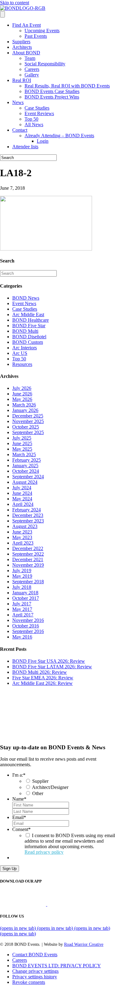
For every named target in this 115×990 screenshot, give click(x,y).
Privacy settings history (34, 976)
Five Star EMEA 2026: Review (42, 677)
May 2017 (22, 609)
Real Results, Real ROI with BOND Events (67, 85)
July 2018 (21, 587)
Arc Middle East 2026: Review (42, 683)
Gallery (32, 74)
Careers (32, 69)
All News (34, 124)
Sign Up (9, 868)
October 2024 (25, 471)
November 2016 (28, 620)
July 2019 (21, 570)
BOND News (25, 298)
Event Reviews (39, 113)
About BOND (26, 52)
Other (37, 793)
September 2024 (28, 476)
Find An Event (26, 25)
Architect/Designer (50, 787)
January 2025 (25, 465)
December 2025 (27, 415)
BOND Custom (27, 342)
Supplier (40, 781)
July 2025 (21, 438)
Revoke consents (28, 982)
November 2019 (28, 565)
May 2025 (22, 449)
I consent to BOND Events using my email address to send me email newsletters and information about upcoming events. (70, 844)
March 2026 (24, 404)
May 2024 (22, 498)
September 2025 (28, 432)
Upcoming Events (42, 30)
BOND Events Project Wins (52, 96)
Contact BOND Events (34, 954)
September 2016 (28, 631)
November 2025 (28, 421)
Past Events (36, 36)
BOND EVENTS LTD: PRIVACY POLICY (56, 965)
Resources (22, 364)
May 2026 (22, 399)
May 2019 (22, 576)
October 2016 (25, 625)
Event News (24, 303)
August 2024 (24, 482)
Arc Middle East (28, 314)
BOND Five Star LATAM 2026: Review (52, 666)
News (18, 102)
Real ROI (21, 80)
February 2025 (26, 460)
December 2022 (27, 548)
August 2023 (24, 526)
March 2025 (24, 454)
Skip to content (14, 2)
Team (30, 58)
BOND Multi (25, 331)
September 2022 (28, 554)
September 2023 (28, 520)
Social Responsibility (45, 63)
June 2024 (22, 493)
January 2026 (25, 410)
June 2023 (22, 531)
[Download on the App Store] (23, 904)
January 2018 (25, 592)
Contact (19, 130)
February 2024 (26, 509)
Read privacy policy (44, 852)
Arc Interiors (24, 347)
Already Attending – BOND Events (59, 135)
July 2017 (21, 603)
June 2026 (22, 393)
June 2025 (22, 443)
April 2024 (22, 504)
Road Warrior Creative (83, 944)
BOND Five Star (28, 325)
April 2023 (22, 542)
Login (42, 141)
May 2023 (22, 537)
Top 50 (31, 119)
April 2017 (22, 614)
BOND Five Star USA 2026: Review (48, 661)
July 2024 (21, 487)
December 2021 (27, 559)
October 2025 (25, 426)
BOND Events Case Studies (52, 91)
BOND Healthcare (30, 320)
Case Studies (37, 108)
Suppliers (21, 41)
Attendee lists (25, 146)
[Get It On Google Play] (73, 904)
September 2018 (28, 581)
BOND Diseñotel (29, 336)
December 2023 (27, 515)
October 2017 (25, 598)
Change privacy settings (35, 971)
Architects (22, 47)
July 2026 (21, 388)
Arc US (19, 353)
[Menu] (2, 14)
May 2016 (22, 636)
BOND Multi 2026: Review (39, 672)
